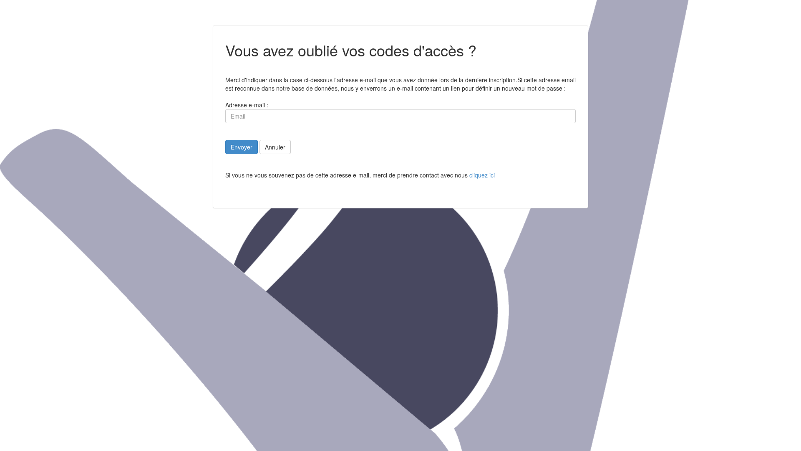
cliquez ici (482, 175)
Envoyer (241, 147)
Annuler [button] (275, 147)
